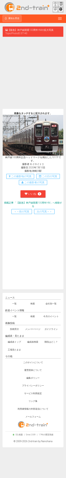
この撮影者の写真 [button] (34, 182)
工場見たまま (14, 349)
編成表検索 (32, 342)
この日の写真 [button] (49, 176)
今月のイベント (51, 316)
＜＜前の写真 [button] (21, 211)
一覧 (14, 303)
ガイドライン (51, 329)
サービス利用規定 (33, 393)
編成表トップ (14, 342)
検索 (32, 303)
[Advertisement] (33, 73)
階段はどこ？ (51, 342)
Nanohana (46, 441)
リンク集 (33, 401)
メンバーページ (32, 329)
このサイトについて (33, 362)
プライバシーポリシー (33, 385)
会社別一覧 (51, 303)
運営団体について (33, 370)
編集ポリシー (33, 378)
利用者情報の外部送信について (33, 409)
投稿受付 (14, 329)
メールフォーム (33, 416)
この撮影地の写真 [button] (20, 176)
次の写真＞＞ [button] (44, 211)
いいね (33, 193)
